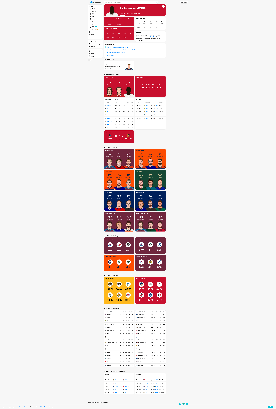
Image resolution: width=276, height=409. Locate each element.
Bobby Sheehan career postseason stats (117, 47)
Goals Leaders (109, 150)
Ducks (108, 349)
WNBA (94, 11)
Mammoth (109, 115)
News (92, 34)
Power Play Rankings (110, 256)
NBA (93, 19)
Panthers (140, 334)
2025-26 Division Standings (112, 99)
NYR (146, 386)
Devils (140, 362)
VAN (116, 389)
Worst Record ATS (141, 278)
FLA (126, 380)
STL (147, 115)
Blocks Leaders (109, 192)
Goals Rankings (109, 239)
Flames (109, 362)
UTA (157, 108)
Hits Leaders (139, 171)
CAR (156, 380)
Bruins (140, 324)
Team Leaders (109, 77)
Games (131, 13)
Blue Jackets (141, 355)
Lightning (140, 317)
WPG (116, 393)
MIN (126, 389)
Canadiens (153, 37)
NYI (156, 118)
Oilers (108, 346)
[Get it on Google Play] (183, 404)
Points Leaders (109, 171)
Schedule (138, 99)
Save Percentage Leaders (143, 213)
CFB (93, 16)
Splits (135, 13)
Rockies (146, 37)
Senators (140, 327)
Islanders (140, 358)
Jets (108, 124)
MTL (146, 383)
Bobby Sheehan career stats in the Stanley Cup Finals (121, 50)
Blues (108, 118)
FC (93, 14)
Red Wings (141, 330)
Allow (270, 407)
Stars (108, 108)
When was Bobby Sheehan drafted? (116, 52)
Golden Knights (111, 342)
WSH (116, 386)
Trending (99, 402)
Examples (93, 41)
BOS (116, 380)
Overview (122, 13)
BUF (157, 111)
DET (116, 383)
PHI (126, 383)
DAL (126, 393)
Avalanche (109, 105)
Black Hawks (141, 8)
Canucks (109, 365)
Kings (108, 352)
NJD (126, 386)
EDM (156, 389)
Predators (109, 121)
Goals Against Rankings (142, 239)
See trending (110, 55)
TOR (156, 383)
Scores (93, 32)
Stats (127, 13)
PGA (93, 27)
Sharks (110, 138)
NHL (93, 21)
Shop (92, 56)
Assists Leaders (140, 150)
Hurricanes (141, 342)
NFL (93, 24)
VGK (157, 105)
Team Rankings (140, 77)
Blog (92, 53)
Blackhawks (128, 138)
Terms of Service (23, 407)
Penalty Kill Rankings (141, 256)
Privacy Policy (43, 407)
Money (94, 29)
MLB (93, 8)
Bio (139, 13)
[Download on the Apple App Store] (180, 404)
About (93, 51)
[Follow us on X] (187, 404)
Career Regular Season (111, 28)
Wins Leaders (140, 192)
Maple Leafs (141, 337)
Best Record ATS (109, 278)
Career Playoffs (140, 18)
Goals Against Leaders (111, 213)
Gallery (93, 46)
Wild (108, 111)
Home (89, 402)
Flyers (140, 349)
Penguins (140, 346)
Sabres (140, 314)
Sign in (183, 2)
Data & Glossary (95, 44)
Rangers (140, 365)
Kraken (109, 358)
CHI (147, 105)
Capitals (140, 352)
